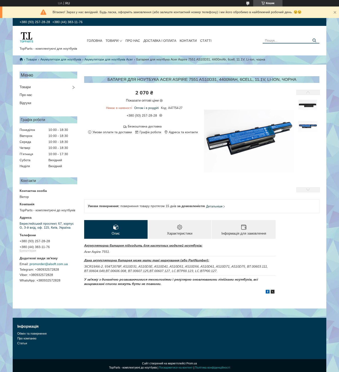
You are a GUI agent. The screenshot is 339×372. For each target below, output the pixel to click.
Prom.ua (191, 363)
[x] (272, 292)
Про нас (132, 40)
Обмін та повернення (32, 333)
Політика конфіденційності (212, 367)
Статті (205, 40)
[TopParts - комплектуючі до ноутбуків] (26, 37)
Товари (112, 40)
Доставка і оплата (159, 40)
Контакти (188, 40)
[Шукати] (314, 40)
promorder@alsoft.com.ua (49, 264)
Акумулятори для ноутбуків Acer (108, 59)
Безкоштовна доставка (145, 126)
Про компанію (26, 338)
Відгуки (25, 103)
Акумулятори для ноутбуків (60, 59)
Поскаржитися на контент (176, 367)
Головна (94, 40)
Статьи (22, 343)
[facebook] (268, 292)
